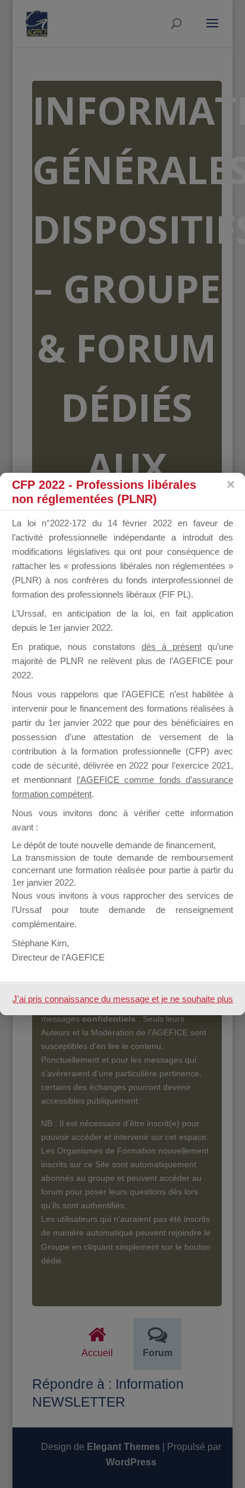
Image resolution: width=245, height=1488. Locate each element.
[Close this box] (230, 485)
